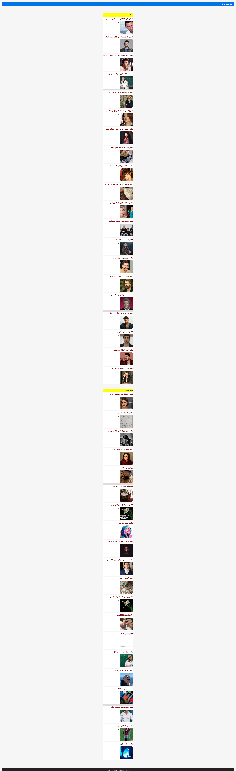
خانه (231, 4)
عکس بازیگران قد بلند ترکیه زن (122, 239)
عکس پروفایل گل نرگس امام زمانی (121, 596)
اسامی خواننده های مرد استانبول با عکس (119, 18)
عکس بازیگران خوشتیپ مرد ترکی (122, 368)
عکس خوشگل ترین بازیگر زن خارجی (121, 394)
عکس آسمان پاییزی (126, 578)
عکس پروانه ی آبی (126, 744)
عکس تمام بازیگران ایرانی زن (123, 449)
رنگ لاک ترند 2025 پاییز (125, 615)
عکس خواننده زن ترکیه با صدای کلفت (120, 166)
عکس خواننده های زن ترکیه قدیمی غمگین (119, 184)
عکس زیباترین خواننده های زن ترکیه (121, 92)
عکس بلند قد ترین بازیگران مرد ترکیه (121, 313)
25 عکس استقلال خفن (125, 725)
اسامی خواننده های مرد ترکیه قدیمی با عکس (118, 55)
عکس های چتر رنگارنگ (125, 688)
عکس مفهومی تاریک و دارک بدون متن (120, 431)
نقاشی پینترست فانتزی (125, 412)
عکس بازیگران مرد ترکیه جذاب (123, 258)
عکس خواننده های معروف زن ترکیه (121, 202)
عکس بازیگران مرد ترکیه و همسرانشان (120, 221)
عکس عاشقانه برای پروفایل (124, 670)
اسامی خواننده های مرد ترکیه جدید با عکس (118, 37)
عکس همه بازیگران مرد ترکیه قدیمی (121, 295)
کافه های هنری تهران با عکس (123, 486)
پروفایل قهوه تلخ (127, 468)
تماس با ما (225, 4)
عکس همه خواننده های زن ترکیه (122, 147)
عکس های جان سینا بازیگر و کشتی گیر (120, 560)
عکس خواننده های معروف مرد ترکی (121, 74)
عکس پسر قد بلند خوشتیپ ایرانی (122, 707)
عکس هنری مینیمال (126, 633)
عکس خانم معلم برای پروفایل (123, 652)
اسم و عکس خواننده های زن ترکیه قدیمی (119, 110)
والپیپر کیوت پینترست (126, 523)
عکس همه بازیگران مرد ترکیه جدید (121, 276)
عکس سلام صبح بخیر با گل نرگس (122, 504)
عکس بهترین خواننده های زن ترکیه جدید (119, 129)
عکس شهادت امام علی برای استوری (121, 541)
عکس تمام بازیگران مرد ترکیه (123, 350)
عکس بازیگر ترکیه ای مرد (124, 331)
